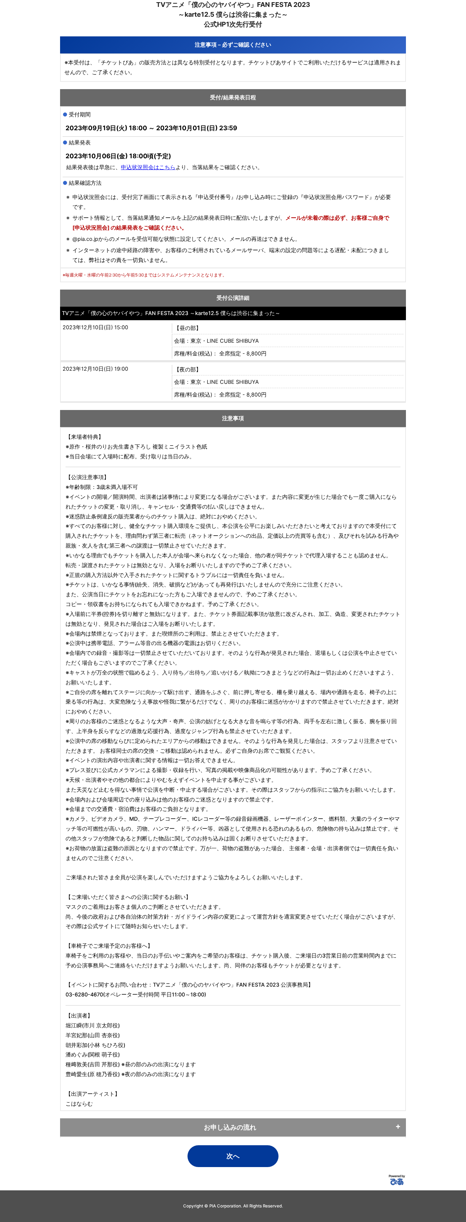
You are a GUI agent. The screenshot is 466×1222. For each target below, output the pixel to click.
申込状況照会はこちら (148, 167)
